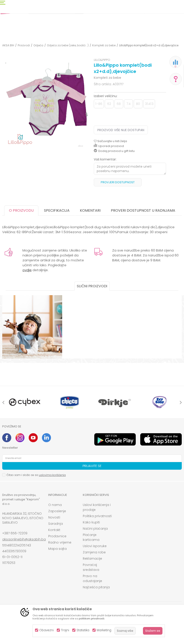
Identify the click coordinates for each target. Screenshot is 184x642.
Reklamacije (92, 558)
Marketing (104, 630)
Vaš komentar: (105, 159)
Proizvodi (24, 45)
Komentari (90, 210)
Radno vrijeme (59, 542)
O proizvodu (21, 210)
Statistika (83, 630)
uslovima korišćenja (52, 475)
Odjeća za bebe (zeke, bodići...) (68, 45)
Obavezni (46, 630)
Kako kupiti (91, 522)
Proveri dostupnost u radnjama (143, 210)
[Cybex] (24, 402)
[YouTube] (33, 437)
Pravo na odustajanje (92, 578)
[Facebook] (6, 437)
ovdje (27, 270)
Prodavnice (57, 536)
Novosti (54, 517)
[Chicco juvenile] (69, 402)
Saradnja (55, 523)
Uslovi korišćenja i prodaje (97, 507)
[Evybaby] (159, 402)
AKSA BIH (8, 45)
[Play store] (115, 439)
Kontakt (54, 530)
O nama (55, 505)
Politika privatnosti (97, 516)
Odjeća (38, 45)
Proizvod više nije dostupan (120, 130)
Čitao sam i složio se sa (36, 475)
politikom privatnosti (91, 618)
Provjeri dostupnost (118, 182)
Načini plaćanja (95, 528)
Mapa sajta (57, 548)
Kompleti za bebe (104, 45)
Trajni (65, 630)
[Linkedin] (46, 437)
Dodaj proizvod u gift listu (116, 151)
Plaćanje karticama (91, 537)
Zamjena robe (94, 552)
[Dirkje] (114, 402)
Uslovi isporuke (95, 546)
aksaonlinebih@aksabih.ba (24, 539)
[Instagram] (19, 437)
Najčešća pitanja (96, 587)
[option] (24, 402)
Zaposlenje (57, 511)
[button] (110, 141)
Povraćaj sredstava (91, 567)
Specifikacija (57, 210)
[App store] (161, 439)
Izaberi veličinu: (105, 96)
